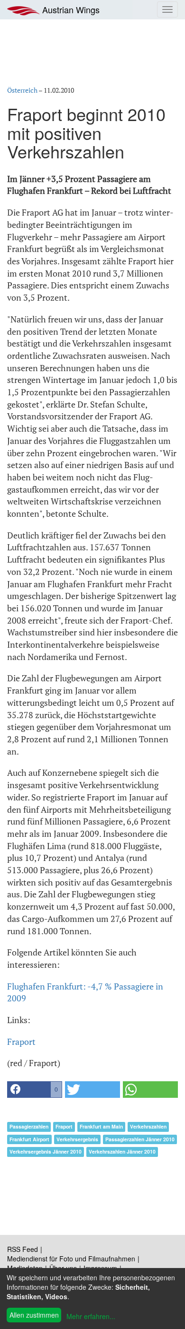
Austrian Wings (70, 9)
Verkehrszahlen (148, 1126)
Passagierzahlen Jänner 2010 (140, 1139)
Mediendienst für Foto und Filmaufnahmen (71, 1258)
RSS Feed (22, 1249)
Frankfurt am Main (101, 1126)
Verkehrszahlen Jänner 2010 (122, 1151)
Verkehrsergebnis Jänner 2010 (45, 1151)
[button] (34, 1089)
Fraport (21, 1041)
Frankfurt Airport (29, 1139)
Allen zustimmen (34, 1315)
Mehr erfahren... (90, 1316)
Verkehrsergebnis (77, 1139)
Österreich (22, 90)
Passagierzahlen (28, 1126)
